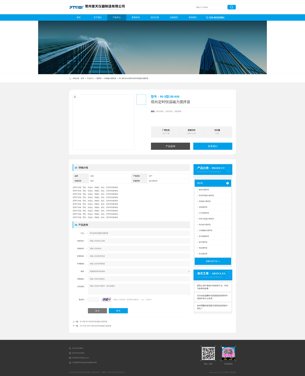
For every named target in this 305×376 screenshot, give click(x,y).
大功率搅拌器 (204, 213)
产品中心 (117, 17)
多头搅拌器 (203, 254)
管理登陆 (232, 372)
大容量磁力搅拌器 (205, 230)
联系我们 (193, 17)
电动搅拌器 (203, 248)
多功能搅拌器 (204, 236)
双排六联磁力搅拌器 (206, 219)
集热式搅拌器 (204, 190)
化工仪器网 (224, 372)
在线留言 (174, 17)
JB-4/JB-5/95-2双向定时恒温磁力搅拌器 (95, 326)
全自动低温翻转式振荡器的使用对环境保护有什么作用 (212, 297)
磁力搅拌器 (203, 242)
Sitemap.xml (214, 372)
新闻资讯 (136, 17)
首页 (79, 17)
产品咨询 (170, 146)
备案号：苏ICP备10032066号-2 (113, 372)
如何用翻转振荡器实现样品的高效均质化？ (212, 307)
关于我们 (98, 17)
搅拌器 (99, 78)
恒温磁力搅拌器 (110, 78)
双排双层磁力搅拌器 (206, 195)
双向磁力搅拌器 (205, 225)
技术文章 (155, 17)
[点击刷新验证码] (106, 300)
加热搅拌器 (203, 207)
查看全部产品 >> (213, 261)
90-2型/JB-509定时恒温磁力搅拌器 (93, 321)
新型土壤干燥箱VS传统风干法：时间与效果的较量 (212, 287)
